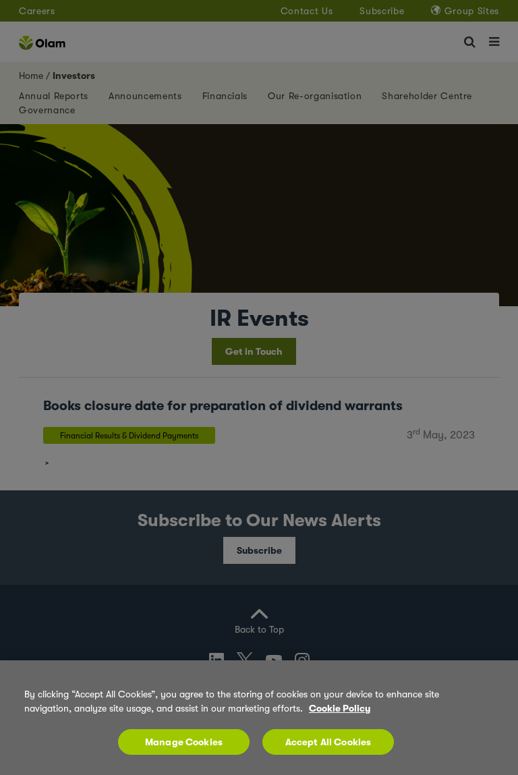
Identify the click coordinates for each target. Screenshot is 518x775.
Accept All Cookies (328, 742)
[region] (259, 717)
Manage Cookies (184, 742)
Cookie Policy (339, 708)
